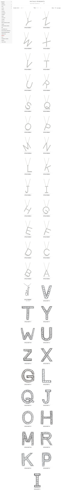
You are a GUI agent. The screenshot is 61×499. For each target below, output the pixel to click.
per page (59, 7)
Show (53, 7)
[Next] (41, 7)
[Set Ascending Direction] (23, 7)
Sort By (14, 7)
